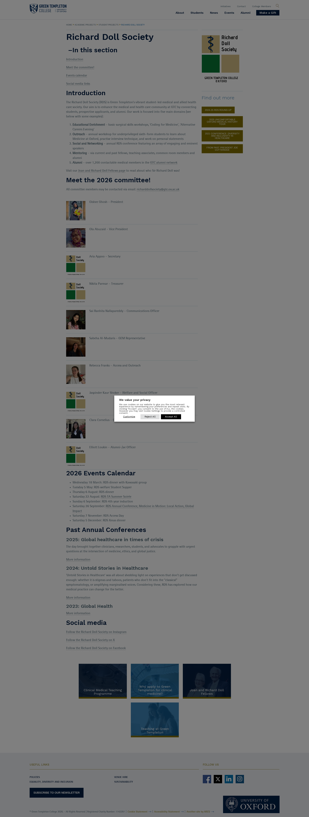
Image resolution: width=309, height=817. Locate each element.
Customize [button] (129, 416)
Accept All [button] (171, 416)
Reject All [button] (150, 416)
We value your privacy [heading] (134, 399)
